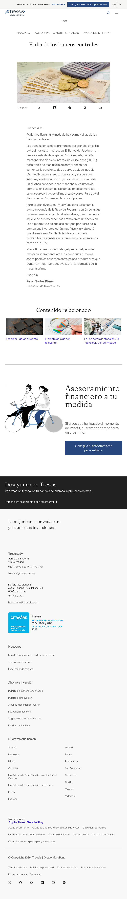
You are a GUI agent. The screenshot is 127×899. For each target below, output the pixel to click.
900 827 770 (35, 567)
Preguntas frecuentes (93, 867)
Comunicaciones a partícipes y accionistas (31, 841)
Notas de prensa (17, 874)
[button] (39, 107)
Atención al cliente (18, 827)
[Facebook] (20, 883)
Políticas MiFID (81, 834)
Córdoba (13, 768)
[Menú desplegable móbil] (117, 13)
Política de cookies (67, 867)
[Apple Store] (16, 822)
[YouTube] (31, 883)
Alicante (12, 747)
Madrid (69, 747)
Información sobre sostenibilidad (26, 834)
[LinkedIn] (42, 883)
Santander (71, 775)
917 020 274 (15, 567)
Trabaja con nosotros (20, 662)
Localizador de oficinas (20, 669)
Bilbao (11, 761)
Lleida (11, 792)
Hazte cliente (58, 4)
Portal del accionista (103, 834)
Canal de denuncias (59, 834)
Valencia (69, 789)
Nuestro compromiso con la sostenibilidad (31, 655)
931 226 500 (15, 596)
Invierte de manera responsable (25, 690)
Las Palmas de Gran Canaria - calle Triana (30, 785)
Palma (68, 754)
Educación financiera (19, 711)
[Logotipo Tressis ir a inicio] (15, 13)
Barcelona (13, 754)
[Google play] (35, 822)
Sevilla (68, 782)
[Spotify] (64, 883)
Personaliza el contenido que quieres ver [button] (29, 501)
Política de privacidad (42, 867)
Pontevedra (71, 761)
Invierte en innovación (20, 697)
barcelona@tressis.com (23, 602)
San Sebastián (73, 768)
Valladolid (70, 796)
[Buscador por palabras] (108, 13)
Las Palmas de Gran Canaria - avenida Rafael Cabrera (32, 777)
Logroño (13, 799)
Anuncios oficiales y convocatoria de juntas (56, 827)
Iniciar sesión (44, 4)
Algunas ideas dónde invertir (24, 704)
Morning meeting (97, 32)
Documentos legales (94, 827)
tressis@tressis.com (21, 573)
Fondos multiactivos (19, 725)
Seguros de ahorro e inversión (24, 718)
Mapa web (36, 874)
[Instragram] (53, 883)
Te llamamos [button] (22, 4)
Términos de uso (17, 867)
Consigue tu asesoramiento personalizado (88, 4)
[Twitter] (10, 883)
